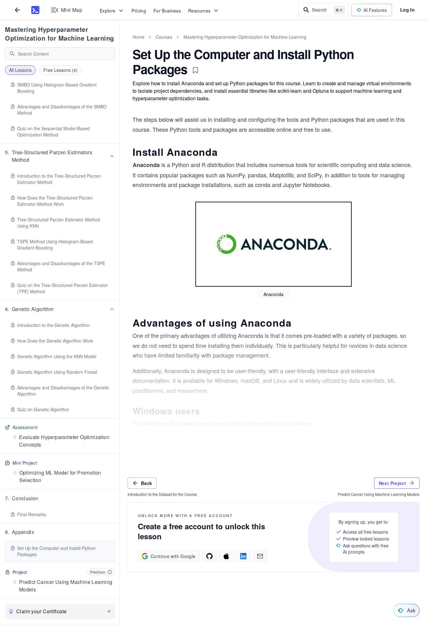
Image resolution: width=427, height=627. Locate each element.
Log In (407, 9)
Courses (164, 37)
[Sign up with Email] (260, 556)
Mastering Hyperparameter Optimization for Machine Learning (59, 33)
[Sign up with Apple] (226, 556)
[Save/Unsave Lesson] (195, 70)
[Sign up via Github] (209, 556)
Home (138, 37)
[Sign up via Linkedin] (243, 556)
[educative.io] (35, 10)
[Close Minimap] (120, 43)
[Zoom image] (273, 244)
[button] (60, 156)
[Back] (17, 9)
